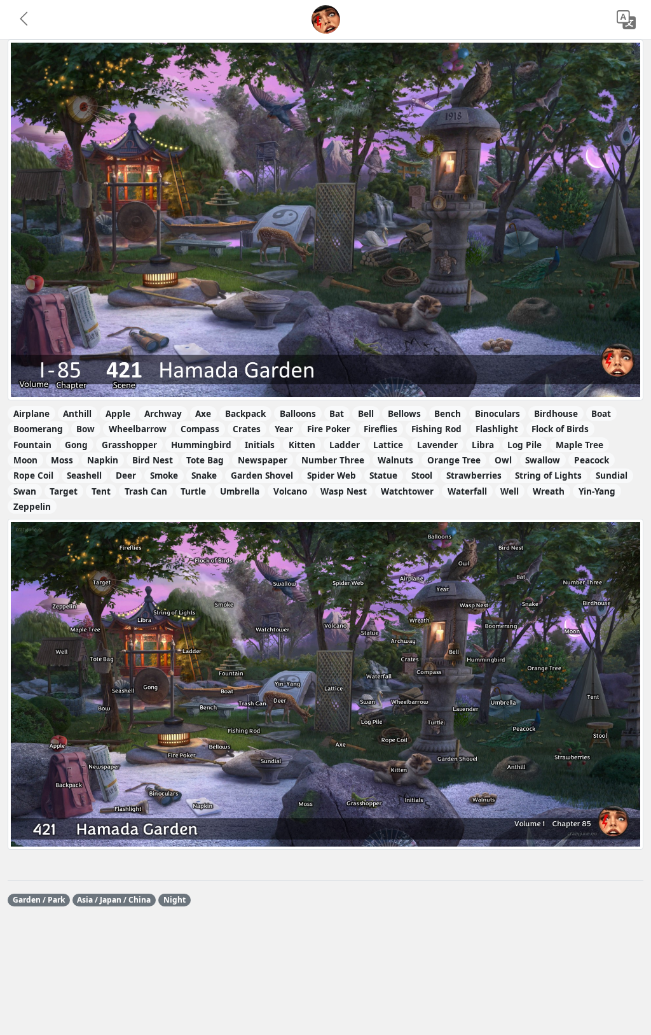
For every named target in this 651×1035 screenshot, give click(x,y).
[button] (25, 20)
